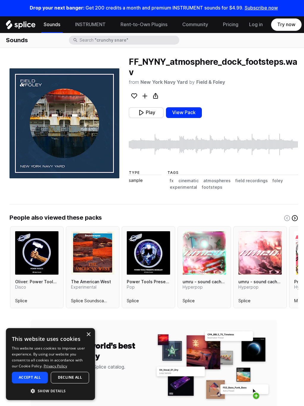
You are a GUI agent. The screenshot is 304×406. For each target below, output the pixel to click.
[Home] (20, 26)
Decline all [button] (70, 377)
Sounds (52, 24)
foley (278, 180)
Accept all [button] (30, 377)
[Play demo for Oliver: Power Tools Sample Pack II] (36, 253)
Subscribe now (261, 8)
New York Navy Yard (164, 82)
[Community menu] (212, 24)
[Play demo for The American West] (92, 253)
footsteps (212, 187)
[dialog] (50, 364)
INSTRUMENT (90, 24)
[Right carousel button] (295, 218)
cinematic (188, 180)
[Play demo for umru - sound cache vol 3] (204, 253)
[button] (50, 390)
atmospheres (217, 180)
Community (195, 24)
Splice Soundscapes (91, 302)
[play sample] (213, 144)
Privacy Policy (55, 366)
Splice (21, 302)
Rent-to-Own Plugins (144, 24)
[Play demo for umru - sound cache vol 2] (260, 253)
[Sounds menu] (65, 24)
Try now (286, 24)
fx (172, 180)
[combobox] (129, 40)
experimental (183, 187)
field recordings (251, 180)
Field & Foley (210, 82)
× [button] (88, 334)
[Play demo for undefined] (64, 123)
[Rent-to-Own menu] (172, 24)
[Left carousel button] (287, 218)
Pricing (230, 24)
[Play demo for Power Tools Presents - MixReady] (148, 253)
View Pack (184, 112)
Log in (256, 24)
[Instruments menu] (110, 24)
